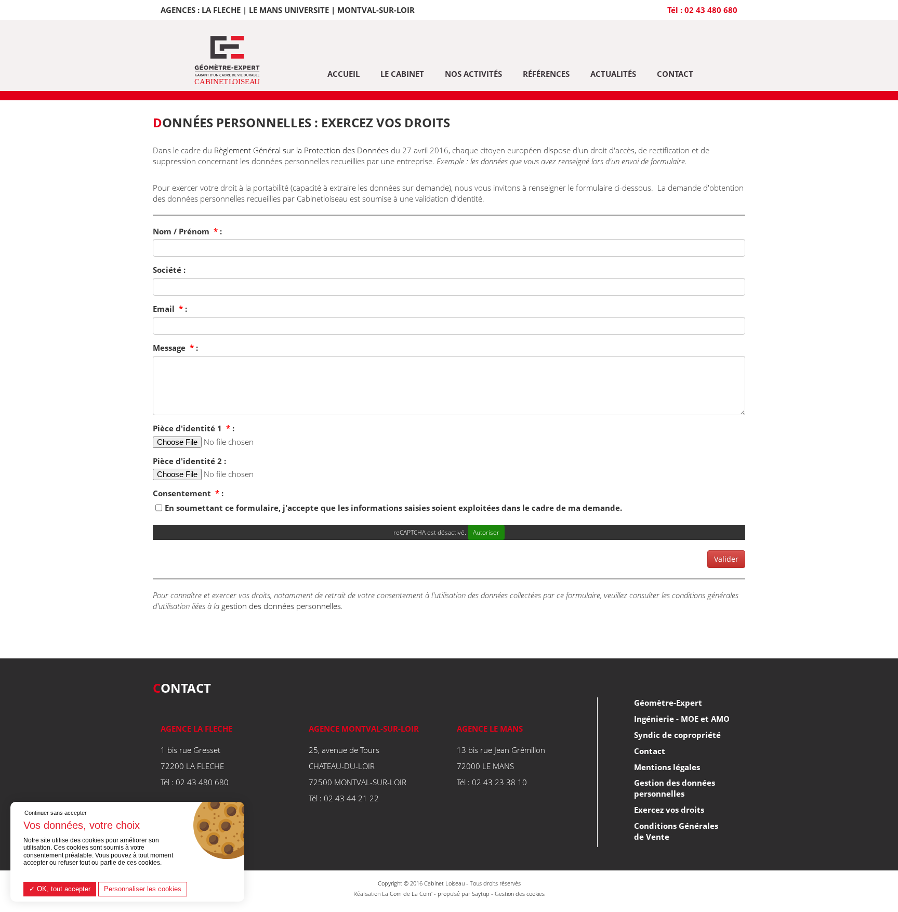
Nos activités (473, 74)
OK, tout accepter (62, 889)
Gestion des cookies (520, 893)
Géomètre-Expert (668, 702)
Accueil (343, 74)
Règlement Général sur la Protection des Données (301, 150)
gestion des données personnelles (281, 606)
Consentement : (188, 493)
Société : (169, 270)
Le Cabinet (402, 74)
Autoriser (486, 532)
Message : (175, 347)
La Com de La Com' (407, 893)
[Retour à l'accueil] (227, 61)
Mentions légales (667, 767)
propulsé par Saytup (464, 893)
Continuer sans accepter (55, 813)
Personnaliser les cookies (142, 889)
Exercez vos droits (669, 809)
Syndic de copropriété (677, 735)
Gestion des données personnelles (674, 788)
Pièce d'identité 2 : (189, 461)
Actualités (613, 74)
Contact (675, 74)
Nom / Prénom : (187, 231)
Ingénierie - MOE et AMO (682, 718)
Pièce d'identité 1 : (193, 428)
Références (546, 74)
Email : (170, 308)
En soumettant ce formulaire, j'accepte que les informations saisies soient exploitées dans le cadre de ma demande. (393, 508)
